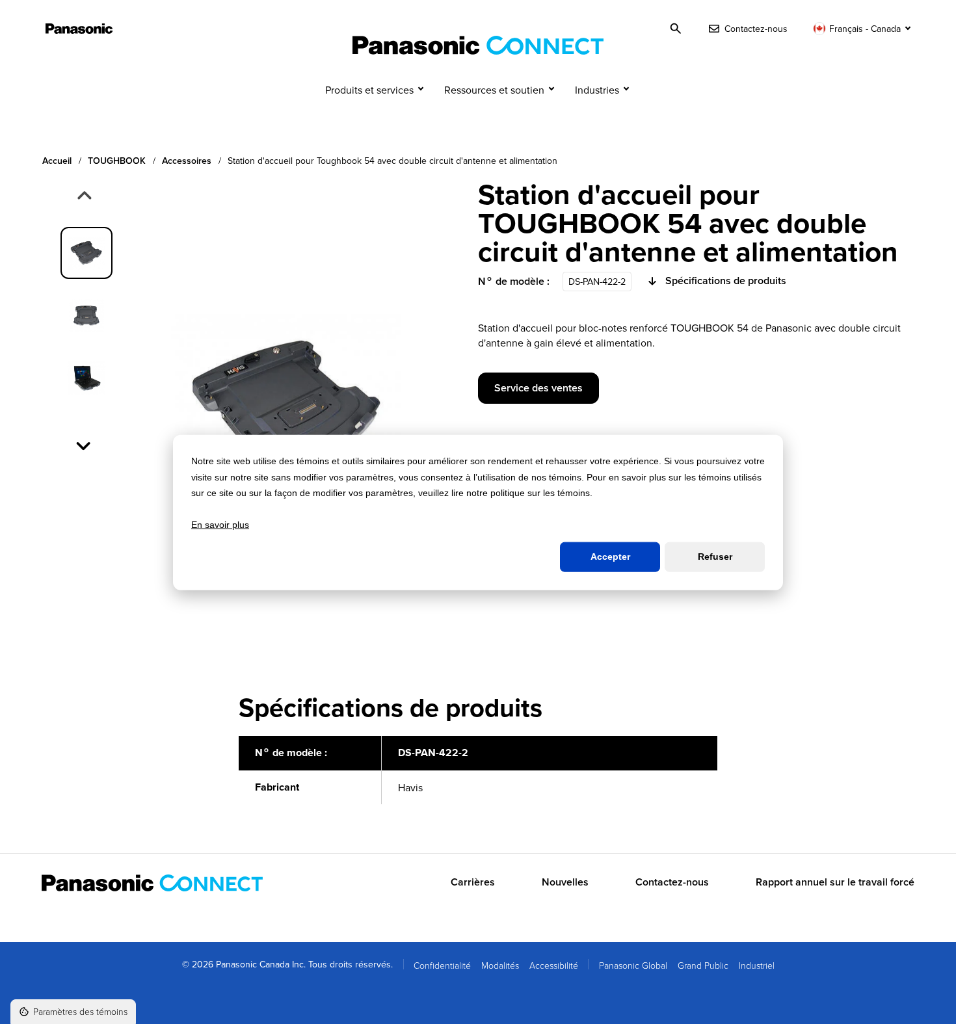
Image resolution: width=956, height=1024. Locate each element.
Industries (597, 90)
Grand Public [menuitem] (703, 965)
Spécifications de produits (725, 281)
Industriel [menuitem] (757, 965)
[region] (478, 777)
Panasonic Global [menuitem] (633, 965)
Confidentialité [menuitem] (442, 965)
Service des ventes (538, 387)
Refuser (715, 556)
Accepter (610, 556)
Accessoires (186, 160)
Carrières (473, 882)
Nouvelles (565, 882)
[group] (86, 253)
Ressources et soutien (494, 90)
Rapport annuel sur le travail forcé (835, 882)
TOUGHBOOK (117, 160)
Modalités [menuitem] (500, 965)
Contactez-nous (672, 882)
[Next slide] (84, 444)
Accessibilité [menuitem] (553, 965)
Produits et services (369, 90)
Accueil (57, 160)
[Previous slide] (83, 196)
